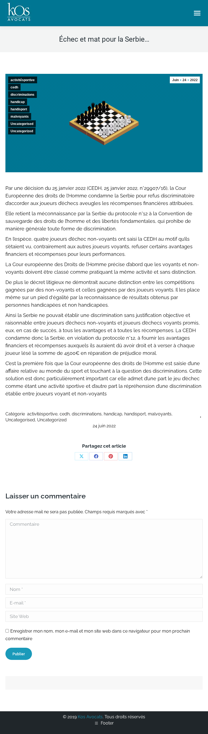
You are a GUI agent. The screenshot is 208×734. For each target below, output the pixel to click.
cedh (14, 87)
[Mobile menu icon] (197, 13)
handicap (18, 102)
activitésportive (23, 80)
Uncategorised (22, 124)
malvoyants (20, 116)
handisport (19, 109)
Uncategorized (22, 131)
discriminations (22, 95)
